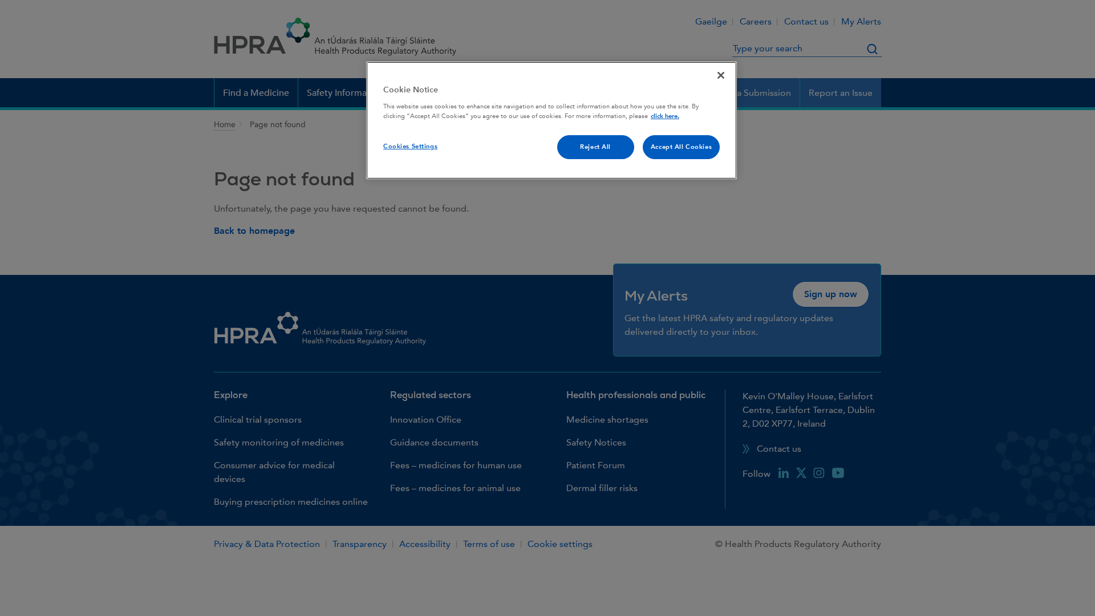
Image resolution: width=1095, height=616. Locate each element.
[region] (551, 120)
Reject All (595, 147)
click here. (665, 116)
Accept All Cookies (681, 147)
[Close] (720, 75)
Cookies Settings (410, 146)
